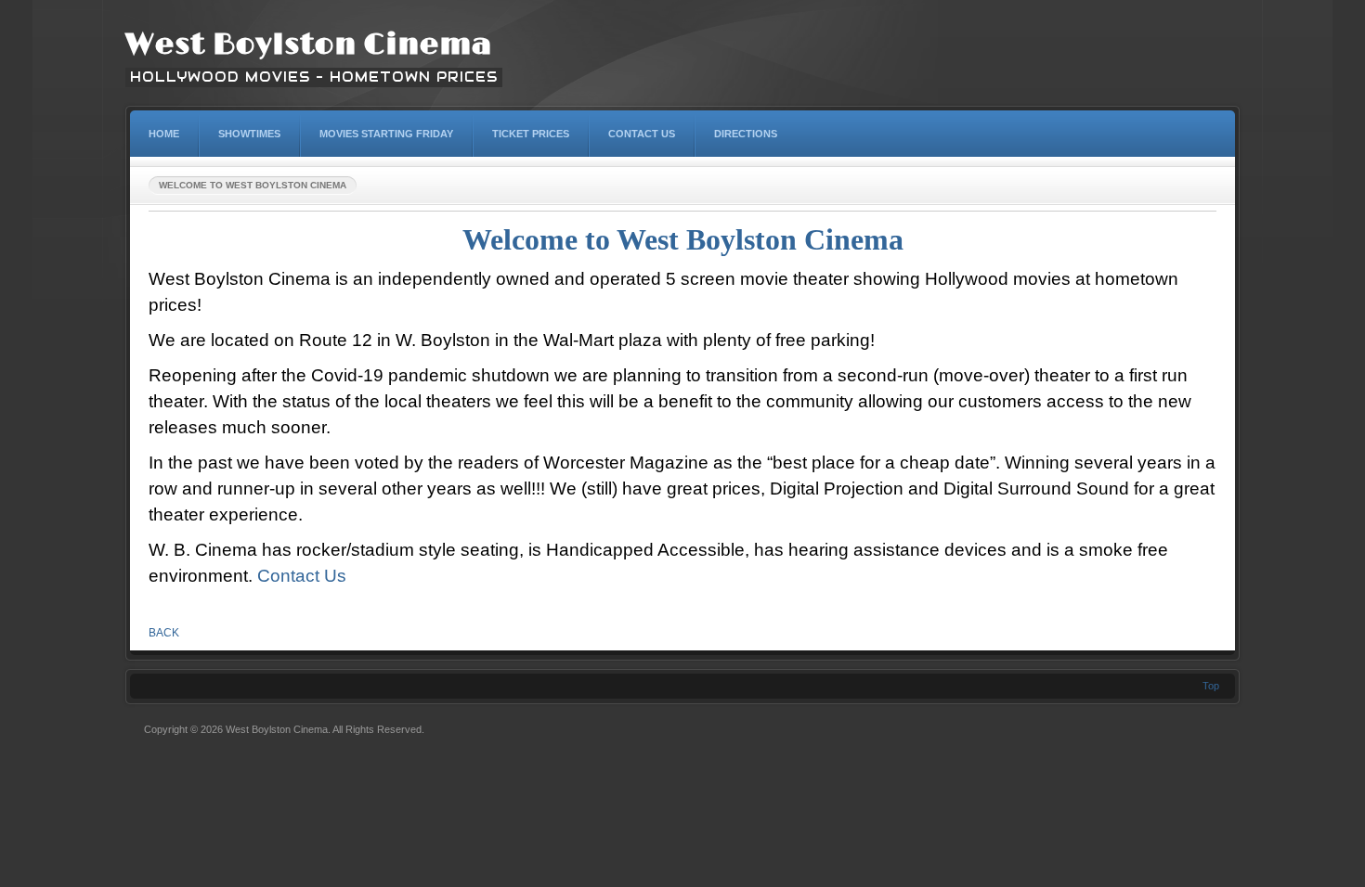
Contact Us (301, 575)
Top (1210, 685)
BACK (164, 632)
